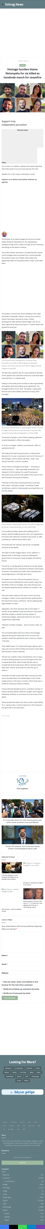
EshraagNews (22, 788)
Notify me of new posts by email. (17, 993)
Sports (26, 60)
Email (5, 964)
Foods (38, 1068)
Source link (6, 716)
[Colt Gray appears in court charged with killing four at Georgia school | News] (12, 867)
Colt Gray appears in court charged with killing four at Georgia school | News (10, 877)
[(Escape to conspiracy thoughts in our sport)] (33, 871)
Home (20, 60)
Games (6, 1072)
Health (14, 1072)
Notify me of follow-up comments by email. (21, 989)
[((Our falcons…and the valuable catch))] (12, 897)
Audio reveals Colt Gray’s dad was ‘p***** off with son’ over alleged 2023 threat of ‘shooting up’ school (32, 904)
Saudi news (10, 1076)
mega (31, 1072)
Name (5, 955)
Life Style (23, 1072)
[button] (22, 344)
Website (5, 973)
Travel (19, 1080)
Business (8, 1068)
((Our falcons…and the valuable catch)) (11, 910)
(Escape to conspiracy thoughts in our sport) (33, 883)
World (26, 1080)
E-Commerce (19, 1068)
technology (35, 1076)
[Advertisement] (22, 32)
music (38, 1072)
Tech (26, 1076)
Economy (29, 1068)
